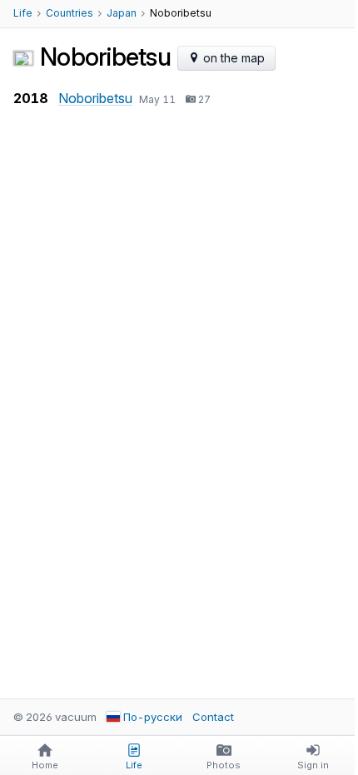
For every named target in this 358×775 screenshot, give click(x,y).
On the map (232, 58)
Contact (213, 716)
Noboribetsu (95, 98)
